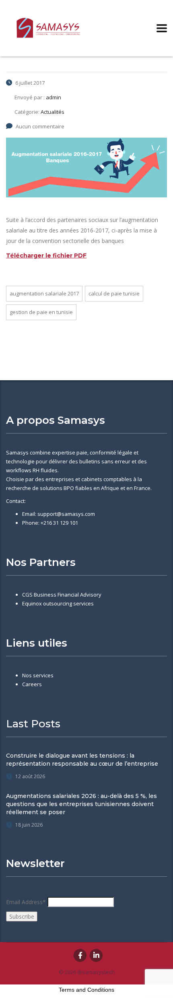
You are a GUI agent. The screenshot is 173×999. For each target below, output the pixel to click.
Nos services (38, 675)
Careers (32, 684)
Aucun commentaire (40, 126)
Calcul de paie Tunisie (114, 293)
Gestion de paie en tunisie (41, 312)
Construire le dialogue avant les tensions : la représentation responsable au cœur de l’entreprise (82, 759)
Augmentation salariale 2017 (44, 293)
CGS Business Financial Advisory (61, 594)
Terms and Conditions (86, 989)
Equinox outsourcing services (58, 603)
